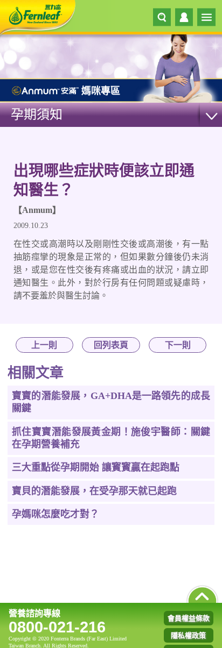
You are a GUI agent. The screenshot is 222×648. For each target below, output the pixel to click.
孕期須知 (37, 115)
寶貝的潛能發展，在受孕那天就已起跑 (94, 491)
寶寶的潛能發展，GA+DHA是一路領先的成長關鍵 (111, 402)
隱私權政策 (188, 635)
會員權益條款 (189, 618)
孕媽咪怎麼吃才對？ (55, 514)
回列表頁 (111, 345)
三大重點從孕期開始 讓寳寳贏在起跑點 (95, 467)
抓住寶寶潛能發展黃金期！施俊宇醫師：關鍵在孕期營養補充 (111, 438)
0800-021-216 (57, 627)
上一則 (44, 345)
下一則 (178, 345)
